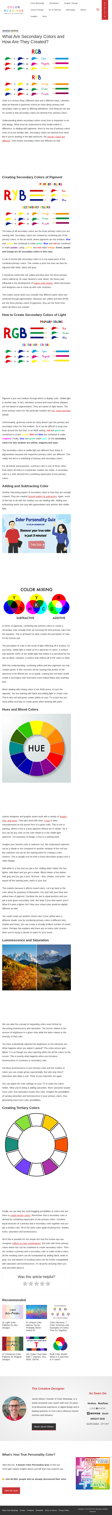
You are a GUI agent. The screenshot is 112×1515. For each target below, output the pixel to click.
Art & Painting (55, 10)
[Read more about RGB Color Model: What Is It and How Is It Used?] (60, 1343)
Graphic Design (71, 3)
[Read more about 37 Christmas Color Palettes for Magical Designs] (12, 1343)
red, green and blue (61, 410)
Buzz (45, 16)
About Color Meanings (10, 1510)
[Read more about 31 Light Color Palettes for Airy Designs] (12, 1311)
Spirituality (70, 10)
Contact (22, 1510)
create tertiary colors (20, 1215)
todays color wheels (43, 283)
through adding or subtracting (42, 496)
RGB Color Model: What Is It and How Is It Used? (59, 1357)
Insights (34, 16)
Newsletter (39, 1510)
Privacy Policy (64, 1510)
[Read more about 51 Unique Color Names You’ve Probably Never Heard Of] (36, 1311)
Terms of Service (51, 1510)
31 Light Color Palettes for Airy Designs (10, 1325)
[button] (98, 10)
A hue (47, 820)
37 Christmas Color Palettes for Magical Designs (11, 1357)
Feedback (30, 1510)
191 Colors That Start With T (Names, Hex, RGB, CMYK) (36, 1357)
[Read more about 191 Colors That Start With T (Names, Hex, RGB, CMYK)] (36, 1343)
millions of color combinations (26, 1243)
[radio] (25, 1284)
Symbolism (54, 3)
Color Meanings (37, 3)
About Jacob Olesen (44, 1426)
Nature (83, 10)
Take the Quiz (11, 1490)
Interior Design (37, 10)
